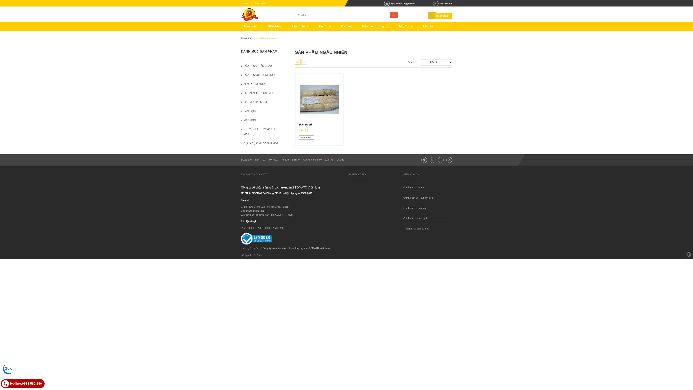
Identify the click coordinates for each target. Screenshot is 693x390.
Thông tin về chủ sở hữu (416, 228)
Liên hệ (428, 26)
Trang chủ (251, 26)
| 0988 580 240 (263, 228)
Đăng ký (245, 3)
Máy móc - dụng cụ (375, 26)
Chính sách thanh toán (415, 208)
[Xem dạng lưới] (297, 62)
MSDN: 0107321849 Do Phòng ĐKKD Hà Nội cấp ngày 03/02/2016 (276, 193)
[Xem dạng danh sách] (304, 62)
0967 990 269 (446, 3)
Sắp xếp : (412, 62)
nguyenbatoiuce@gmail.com (403, 3)
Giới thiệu (274, 26)
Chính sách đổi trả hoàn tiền (418, 197)
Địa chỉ (245, 200)
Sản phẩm (299, 26)
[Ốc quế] (319, 99)
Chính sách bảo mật (413, 187)
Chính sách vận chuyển (415, 218)
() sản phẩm (442, 16)
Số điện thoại (248, 221)
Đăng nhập (259, 3)
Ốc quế (305, 125)
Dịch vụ (346, 26)
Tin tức (324, 26)
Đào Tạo (405, 26)
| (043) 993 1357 (280, 228)
